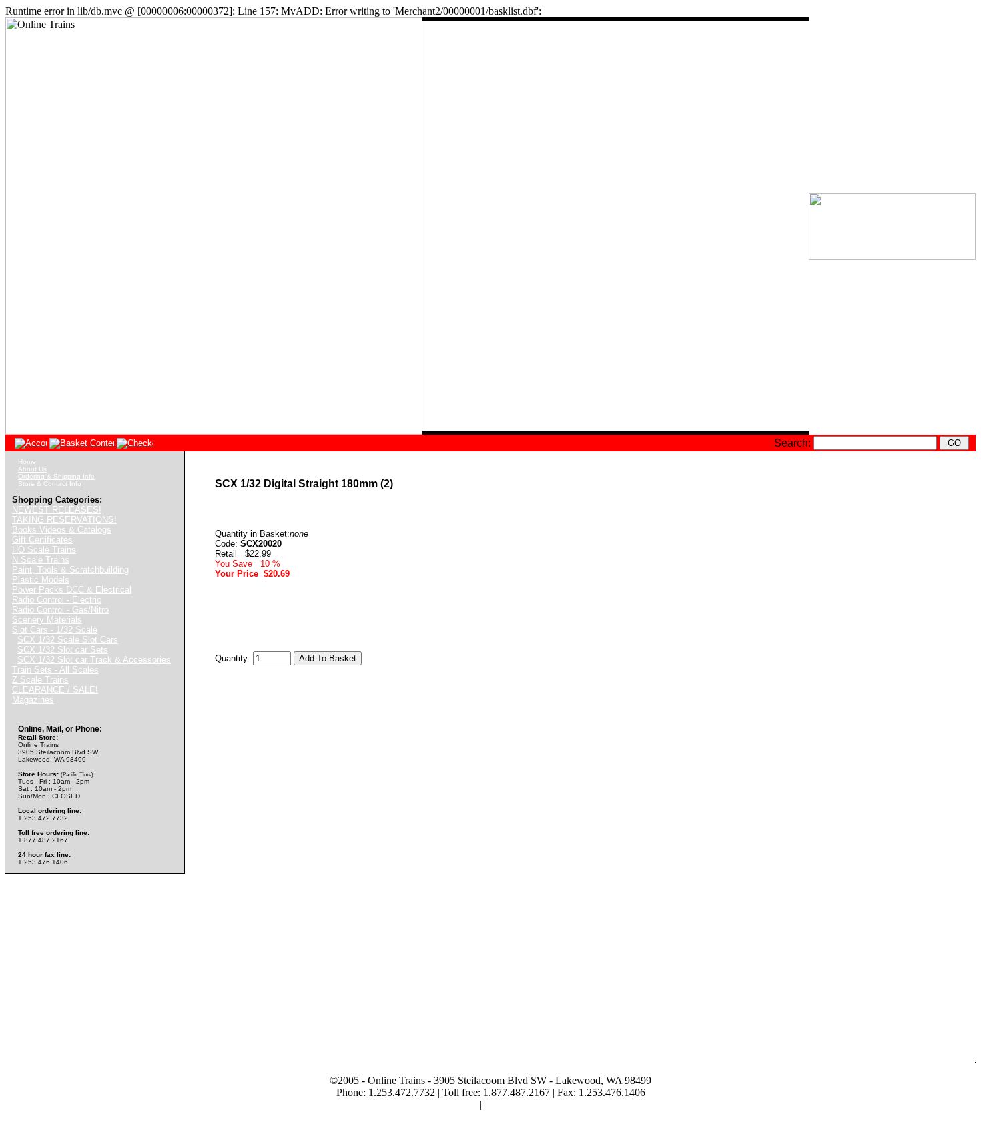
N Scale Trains (40, 560)
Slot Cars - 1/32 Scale (54, 630)
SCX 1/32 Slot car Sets (62, 650)
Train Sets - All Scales (55, 670)
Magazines (33, 700)
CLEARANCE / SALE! (55, 690)
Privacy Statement (522, 1104)
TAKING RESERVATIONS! (64, 520)
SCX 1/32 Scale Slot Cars (67, 640)
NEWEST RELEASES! (56, 510)
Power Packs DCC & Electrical (71, 590)
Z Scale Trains (40, 680)
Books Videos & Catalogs (61, 530)
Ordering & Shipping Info (56, 476)
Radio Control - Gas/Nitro (60, 610)
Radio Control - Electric (56, 600)
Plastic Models (40, 580)
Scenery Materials (47, 620)
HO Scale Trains (44, 550)
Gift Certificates (42, 540)
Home (27, 461)
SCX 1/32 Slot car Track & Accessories (94, 660)
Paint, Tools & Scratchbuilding (70, 570)
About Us (32, 469)
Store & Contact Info (49, 483)
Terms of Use (448, 1104)
